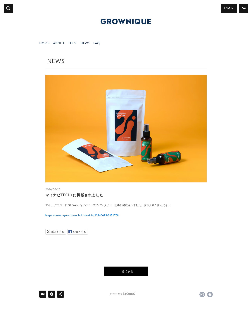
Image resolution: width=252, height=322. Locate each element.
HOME (44, 43)
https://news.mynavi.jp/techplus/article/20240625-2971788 (82, 215)
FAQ (96, 43)
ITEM (72, 43)
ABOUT (59, 43)
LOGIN (229, 8)
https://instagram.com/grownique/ (202, 294)
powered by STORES (122, 293)
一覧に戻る (126, 271)
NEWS (85, 43)
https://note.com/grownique (210, 294)
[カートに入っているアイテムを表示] (243, 8)
